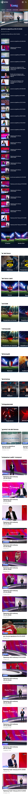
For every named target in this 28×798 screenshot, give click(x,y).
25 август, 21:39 (6, 480)
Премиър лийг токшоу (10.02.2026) (15, 204)
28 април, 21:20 (6, 571)
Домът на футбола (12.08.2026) (17, 61)
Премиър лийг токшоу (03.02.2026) (15, 211)
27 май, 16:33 (6, 503)
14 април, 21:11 (6, 616)
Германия (5, 329)
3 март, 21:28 (6, 682)
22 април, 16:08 (6, 594)
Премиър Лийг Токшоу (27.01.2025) (18, 218)
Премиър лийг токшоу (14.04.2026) (15, 170)
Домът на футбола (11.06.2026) (17, 122)
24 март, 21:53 (6, 638)
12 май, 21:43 (5, 548)
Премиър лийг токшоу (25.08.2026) (15, 48)
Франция (5, 354)
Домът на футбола (9, 429)
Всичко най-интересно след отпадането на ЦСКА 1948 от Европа (17, 75)
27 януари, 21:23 (6, 771)
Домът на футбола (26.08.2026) (18, 41)
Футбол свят (7, 278)
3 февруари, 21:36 (7, 750)
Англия (4, 304)
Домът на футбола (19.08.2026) (17, 54)
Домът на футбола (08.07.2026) (18, 116)
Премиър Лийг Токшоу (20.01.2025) (18, 224)
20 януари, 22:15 (6, 792)
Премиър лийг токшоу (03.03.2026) (15, 191)
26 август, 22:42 (5, 449)
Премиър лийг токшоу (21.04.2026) (15, 164)
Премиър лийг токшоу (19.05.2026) (15, 143)
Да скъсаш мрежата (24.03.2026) (18, 177)
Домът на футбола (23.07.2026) (17, 102)
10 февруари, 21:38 (7, 727)
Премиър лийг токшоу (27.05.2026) (15, 136)
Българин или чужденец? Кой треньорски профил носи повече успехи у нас (18, 68)
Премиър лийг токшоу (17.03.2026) (18, 184)
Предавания (7, 404)
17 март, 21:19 (6, 659)
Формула (5, 379)
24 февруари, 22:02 (7, 704)
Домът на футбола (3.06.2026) (17, 129)
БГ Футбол (6, 253)
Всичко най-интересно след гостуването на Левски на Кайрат (16, 82)
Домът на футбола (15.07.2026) (17, 109)
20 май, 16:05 (6, 525)
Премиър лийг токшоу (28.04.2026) (15, 157)
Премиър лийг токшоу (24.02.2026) (15, 198)
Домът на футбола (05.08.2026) (18, 88)
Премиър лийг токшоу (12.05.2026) (15, 150)
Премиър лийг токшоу (11, 457)
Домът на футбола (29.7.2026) (17, 95)
